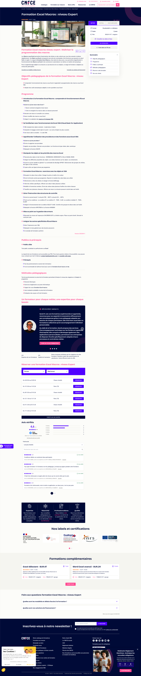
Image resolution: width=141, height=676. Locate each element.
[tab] (50, 348)
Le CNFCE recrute (67, 640)
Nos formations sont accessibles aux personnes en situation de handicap (75, 653)
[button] (3, 670)
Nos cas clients (37, 663)
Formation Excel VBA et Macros (51, 9)
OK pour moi (30, 664)
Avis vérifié (80, 454)
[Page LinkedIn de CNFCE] (99, 641)
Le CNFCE (92, 5)
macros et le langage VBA (46, 119)
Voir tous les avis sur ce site (33, 438)
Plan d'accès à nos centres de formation (44, 658)
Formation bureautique (37, 9)
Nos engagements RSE (39, 668)
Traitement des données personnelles (73, 673)
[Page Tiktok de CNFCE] (108, 641)
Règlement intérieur (67, 645)
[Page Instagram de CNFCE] (102, 641)
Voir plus (70, 584)
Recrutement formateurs (39, 648)
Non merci (7, 664)
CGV (63, 643)
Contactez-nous (82, 1)
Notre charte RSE (67, 638)
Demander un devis (38, 643)
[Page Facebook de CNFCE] (94, 641)
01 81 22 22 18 (94, 1)
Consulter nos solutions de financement (76, 69)
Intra (101, 23)
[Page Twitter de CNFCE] (97, 641)
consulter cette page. (65, 256)
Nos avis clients (97, 73)
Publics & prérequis (98, 64)
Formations (28, 9)
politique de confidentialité (112, 629)
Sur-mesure (112, 23)
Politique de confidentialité (90, 673)
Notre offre (71, 5)
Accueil (23, 9)
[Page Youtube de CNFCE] (105, 641)
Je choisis (18, 664)
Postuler (117, 1)
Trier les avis (26, 441)
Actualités (36, 655)
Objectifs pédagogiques (99, 58)
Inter (93, 23)
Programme (96, 61)
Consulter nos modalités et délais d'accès (31, 69)
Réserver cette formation (99, 70)
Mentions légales (67, 648)
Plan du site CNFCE (67, 650)
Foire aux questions (38, 653)
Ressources (82, 5)
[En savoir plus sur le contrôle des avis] (37, 429)
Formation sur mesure (58, 5)
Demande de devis (106, 1)
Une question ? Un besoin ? (8, 446)
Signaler (64, 459)
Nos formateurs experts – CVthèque (43, 665)
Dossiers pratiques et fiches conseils (43, 650)
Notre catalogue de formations (41, 638)
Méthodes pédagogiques (99, 67)
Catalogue (44, 5)
